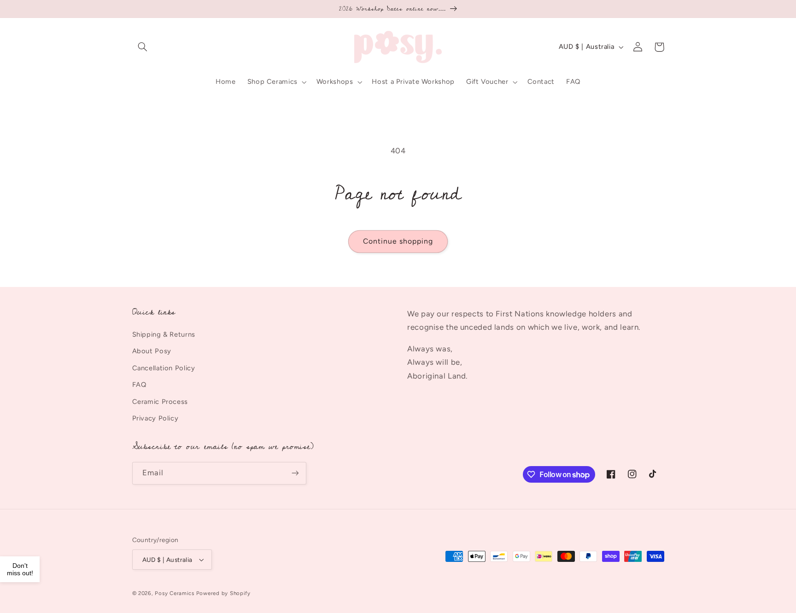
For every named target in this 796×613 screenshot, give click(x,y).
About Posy (151, 351)
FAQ (139, 384)
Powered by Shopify (223, 593)
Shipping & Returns (163, 334)
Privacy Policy (155, 418)
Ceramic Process (160, 401)
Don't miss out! (20, 569)
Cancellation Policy (163, 368)
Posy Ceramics (174, 593)
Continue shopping (398, 241)
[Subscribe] (294, 473)
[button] (142, 47)
